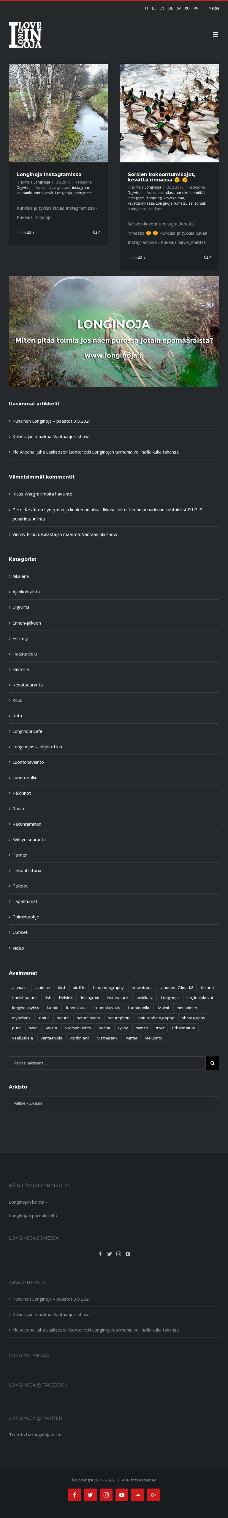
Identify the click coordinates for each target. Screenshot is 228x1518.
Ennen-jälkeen (26, 623)
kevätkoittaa (174, 197)
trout (160, 1028)
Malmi (163, 1007)
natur (44, 1017)
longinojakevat (199, 997)
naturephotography (156, 1017)
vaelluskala (22, 1038)
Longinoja (42, 182)
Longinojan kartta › (28, 1202)
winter (131, 1038)
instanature (117, 997)
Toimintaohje (25, 917)
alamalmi (20, 987)
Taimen (20, 855)
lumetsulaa (183, 203)
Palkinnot (21, 793)
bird (61, 987)
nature (63, 1017)
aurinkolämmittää (190, 192)
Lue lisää (24, 232)
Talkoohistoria (26, 870)
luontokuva (76, 1007)
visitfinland (80, 1038)
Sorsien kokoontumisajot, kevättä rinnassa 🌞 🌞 (161, 177)
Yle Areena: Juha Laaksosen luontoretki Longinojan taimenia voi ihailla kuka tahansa (95, 452)
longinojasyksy (25, 1007)
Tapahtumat (24, 901)
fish (48, 997)
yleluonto (153, 1038)
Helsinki (66, 997)
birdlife (79, 987)
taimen (142, 1028)
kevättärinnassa (141, 203)
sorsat (199, 203)
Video (18, 948)
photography (193, 1017)
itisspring (154, 197)
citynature (62, 187)
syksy (123, 1028)
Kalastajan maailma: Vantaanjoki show (50, 436)
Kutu (17, 716)
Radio (18, 808)
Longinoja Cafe (27, 731)
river (32, 1028)
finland (207, 987)
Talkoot (20, 886)
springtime (83, 192)
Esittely (20, 638)
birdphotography (108, 987)
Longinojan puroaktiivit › (33, 1216)
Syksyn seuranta (29, 839)
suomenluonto (78, 1028)
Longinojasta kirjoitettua (37, 746)
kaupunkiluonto (30, 192)
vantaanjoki (51, 1038)
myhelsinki (21, 1017)
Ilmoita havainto (56, 494)
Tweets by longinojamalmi (35, 1434)
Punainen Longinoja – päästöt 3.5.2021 (51, 421)
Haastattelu (24, 654)
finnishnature (24, 997)
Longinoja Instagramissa (49, 174)
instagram (80, 187)
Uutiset (20, 932)
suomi (104, 1028)
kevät (49, 192)
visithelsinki (107, 1038)
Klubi (17, 700)
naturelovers (88, 1017)
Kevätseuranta (27, 685)
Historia (20, 669)
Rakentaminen (26, 824)
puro (16, 1028)
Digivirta (24, 187)
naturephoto (119, 1017)
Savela (51, 1028)
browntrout (142, 987)
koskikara (144, 997)
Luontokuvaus (107, 1007)
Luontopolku (24, 777)
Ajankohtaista (26, 592)
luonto (52, 1007)
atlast (169, 192)
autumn (43, 987)
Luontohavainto (28, 762)
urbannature (183, 1028)
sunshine (155, 208)
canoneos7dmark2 (176, 987)
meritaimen (187, 1007)
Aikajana (20, 576)
